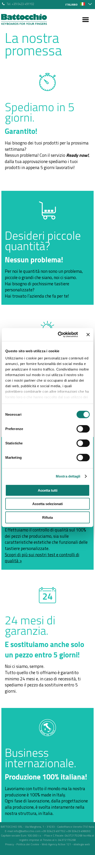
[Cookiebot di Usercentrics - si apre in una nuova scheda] (59, 335)
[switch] (83, 428)
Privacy (9, 844)
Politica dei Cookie (27, 844)
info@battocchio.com (27, 831)
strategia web (82, 844)
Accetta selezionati (47, 504)
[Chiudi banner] (88, 334)
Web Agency (49, 844)
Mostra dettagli (68, 476)
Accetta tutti (47, 490)
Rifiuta (47, 517)
